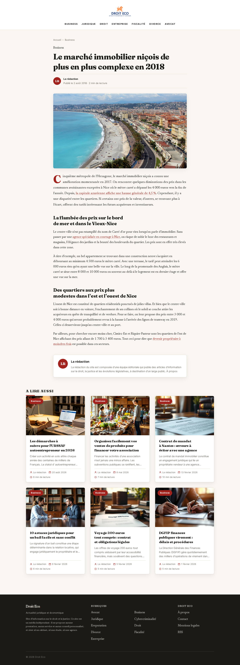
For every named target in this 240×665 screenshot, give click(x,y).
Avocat (170, 24)
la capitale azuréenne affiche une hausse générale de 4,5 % (116, 193)
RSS (180, 632)
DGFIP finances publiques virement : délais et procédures (176, 537)
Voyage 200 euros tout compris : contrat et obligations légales (112, 537)
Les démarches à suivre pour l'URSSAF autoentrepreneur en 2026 (52, 445)
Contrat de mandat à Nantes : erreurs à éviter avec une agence (178, 445)
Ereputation (98, 625)
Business (71, 24)
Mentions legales (188, 625)
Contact (183, 619)
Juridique (89, 24)
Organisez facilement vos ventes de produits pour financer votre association (116, 445)
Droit (104, 24)
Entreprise (120, 24)
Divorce (155, 24)
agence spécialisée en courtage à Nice (96, 237)
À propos (171, 371)
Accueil (57, 39)
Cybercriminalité (145, 619)
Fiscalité (138, 24)
